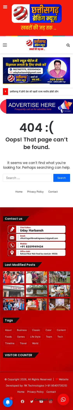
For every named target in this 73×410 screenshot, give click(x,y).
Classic (36, 330)
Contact (53, 191)
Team (49, 336)
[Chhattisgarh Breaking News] (36, 45)
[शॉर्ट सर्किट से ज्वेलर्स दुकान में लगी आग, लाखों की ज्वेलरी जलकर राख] (13, 291)
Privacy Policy (35, 191)
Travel (23, 343)
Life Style (35, 336)
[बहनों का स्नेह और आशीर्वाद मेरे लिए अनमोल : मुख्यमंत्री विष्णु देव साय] (13, 277)
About (8, 330)
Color (48, 330)
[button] (63, 399)
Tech (60, 336)
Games (21, 336)
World (35, 343)
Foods (8, 336)
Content (61, 330)
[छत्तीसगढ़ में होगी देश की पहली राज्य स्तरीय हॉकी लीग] (36, 304)
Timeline (9, 343)
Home (19, 191)
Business (22, 330)
